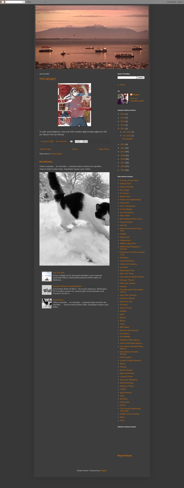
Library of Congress (128, 264)
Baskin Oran (125, 196)
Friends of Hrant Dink (129, 180)
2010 (123, 152)
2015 (123, 121)
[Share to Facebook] (84, 141)
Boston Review (126, 370)
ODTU (122, 405)
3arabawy (124, 257)
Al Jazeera (124, 333)
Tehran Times (126, 308)
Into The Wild (58, 273)
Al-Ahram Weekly (127, 298)
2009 (123, 155)
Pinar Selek (125, 215)
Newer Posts (45, 149)
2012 (123, 144)
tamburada (124, 402)
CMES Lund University (129, 414)
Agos (122, 314)
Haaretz (123, 286)
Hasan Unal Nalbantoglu (130, 199)
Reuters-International (129, 330)
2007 (123, 163)
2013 (123, 129)
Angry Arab (124, 237)
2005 (123, 170)
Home (74, 149)
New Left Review (127, 373)
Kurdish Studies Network (130, 360)
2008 (123, 159)
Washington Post (127, 270)
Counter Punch (126, 376)
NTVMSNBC (125, 337)
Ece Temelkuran (127, 212)
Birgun (123, 321)
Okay (122, 420)
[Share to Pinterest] (86, 141)
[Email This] (76, 141)
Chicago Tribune (127, 280)
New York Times (127, 273)
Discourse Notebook (128, 380)
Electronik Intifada (127, 283)
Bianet (122, 317)
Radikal (123, 311)
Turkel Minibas (126, 209)
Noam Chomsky (127, 187)
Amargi (123, 367)
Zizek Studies (125, 357)
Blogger (103, 470)
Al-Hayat (123, 305)
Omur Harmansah (127, 206)
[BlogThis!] (78, 141)
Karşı (122, 396)
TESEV (123, 389)
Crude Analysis (126, 222)
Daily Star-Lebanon (128, 295)
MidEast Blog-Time (128, 243)
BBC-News (124, 327)
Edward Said (125, 183)
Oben (122, 417)
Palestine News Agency (130, 340)
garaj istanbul (125, 392)
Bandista (123, 399)
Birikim (123, 364)
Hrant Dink (124, 203)
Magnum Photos (127, 386)
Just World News (127, 261)
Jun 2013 (127, 136)
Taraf (122, 324)
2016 (123, 118)
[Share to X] (81, 141)
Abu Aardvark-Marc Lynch (131, 219)
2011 (123, 148)
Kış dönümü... (46, 161)
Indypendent (125, 240)
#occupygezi (47, 78)
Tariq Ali (123, 225)
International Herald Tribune (132, 277)
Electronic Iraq (126, 301)
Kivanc (136, 95)
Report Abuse (125, 455)
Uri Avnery (124, 193)
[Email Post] (71, 141)
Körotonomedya (127, 383)
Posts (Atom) (56, 154)
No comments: (62, 141)
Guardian (124, 267)
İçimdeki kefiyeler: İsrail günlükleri (67, 286)
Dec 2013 (127, 132)
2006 (123, 166)
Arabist (123, 234)
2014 (123, 125)
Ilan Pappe (124, 190)
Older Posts (104, 149)
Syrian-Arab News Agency (131, 343)
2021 (123, 114)
